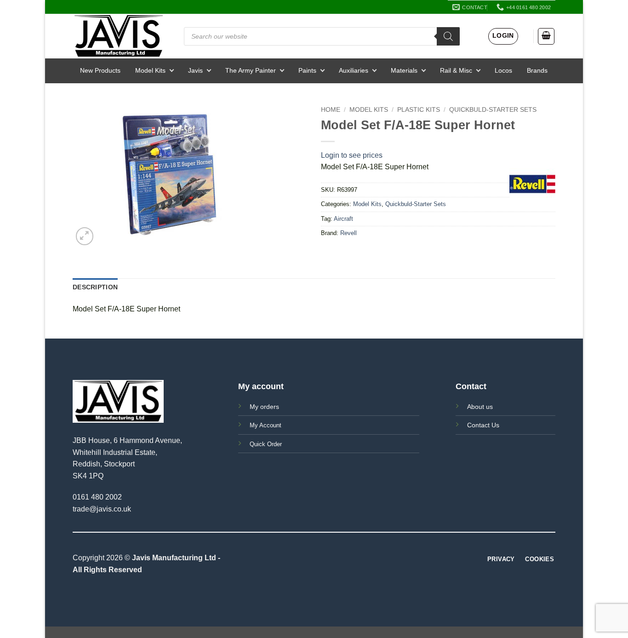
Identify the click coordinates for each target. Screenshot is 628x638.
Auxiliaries (353, 70)
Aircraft (343, 218)
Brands (537, 70)
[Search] (448, 36)
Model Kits (150, 70)
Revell (348, 233)
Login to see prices (352, 155)
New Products (100, 70)
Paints (307, 70)
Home (330, 109)
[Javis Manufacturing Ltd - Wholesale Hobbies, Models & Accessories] (119, 36)
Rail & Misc (456, 70)
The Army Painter (250, 70)
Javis (195, 70)
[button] (503, 36)
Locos (503, 70)
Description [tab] (95, 287)
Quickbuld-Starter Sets (493, 109)
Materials (404, 70)
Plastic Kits (418, 109)
